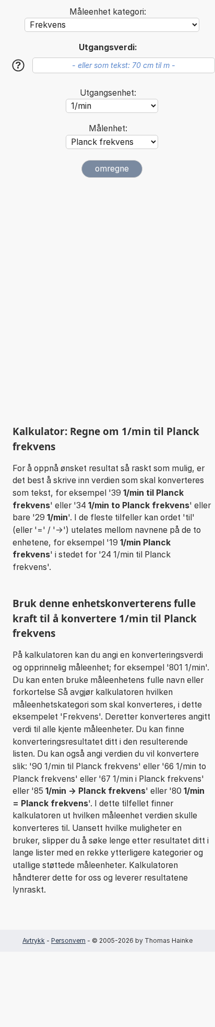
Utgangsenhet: (108, 93)
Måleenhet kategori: (107, 12)
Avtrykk (33, 940)
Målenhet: (108, 128)
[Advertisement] (107, 301)
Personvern (68, 940)
